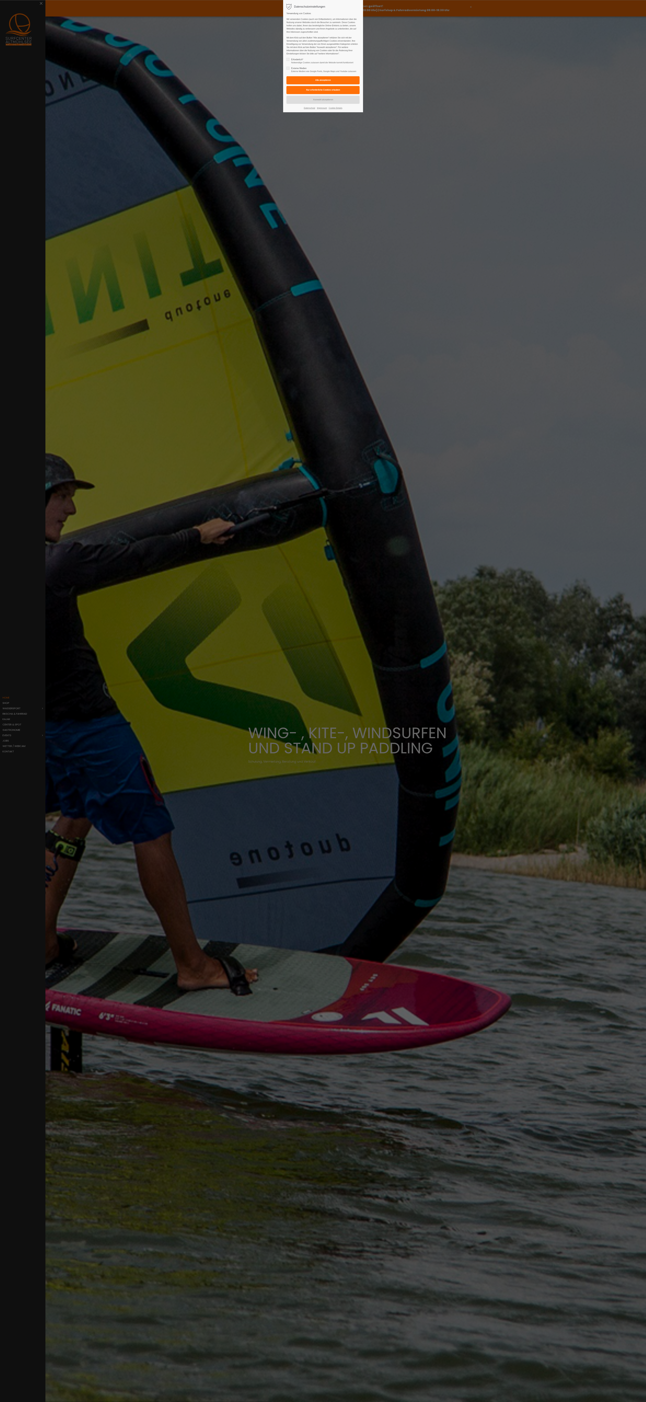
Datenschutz (309, 108)
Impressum (322, 108)
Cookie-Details (335, 108)
